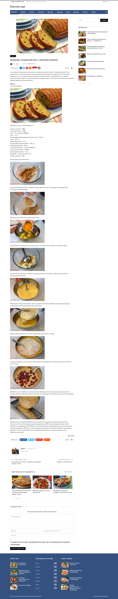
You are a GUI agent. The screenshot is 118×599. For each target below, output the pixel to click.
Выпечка (41, 12)
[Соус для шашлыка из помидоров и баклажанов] (82, 34)
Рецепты (14, 12)
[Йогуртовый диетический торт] (82, 70)
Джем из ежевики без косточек (96, 54)
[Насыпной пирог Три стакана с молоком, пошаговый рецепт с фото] (21, 482)
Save (35, 67)
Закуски (59, 12)
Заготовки (38, 574)
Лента (40, 1)
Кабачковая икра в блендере (95, 61)
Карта (44, 1)
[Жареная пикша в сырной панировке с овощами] (14, 572)
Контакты (34, 1)
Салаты (85, 12)
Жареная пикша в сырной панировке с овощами (25, 572)
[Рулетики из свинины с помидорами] (65, 580)
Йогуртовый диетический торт (96, 68)
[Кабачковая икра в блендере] (82, 63)
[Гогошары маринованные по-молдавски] (14, 580)
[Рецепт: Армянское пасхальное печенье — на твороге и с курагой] (82, 41)
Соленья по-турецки (25, 585)
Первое (23, 12)
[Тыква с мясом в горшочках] (65, 565)
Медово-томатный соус (65, 462)
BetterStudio (105, 596)
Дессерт (50, 12)
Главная (28, 1)
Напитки (76, 12)
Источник (71, 436)
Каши (68, 12)
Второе (31, 12)
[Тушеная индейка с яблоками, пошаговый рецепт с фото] (82, 48)
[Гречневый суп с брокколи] (82, 78)
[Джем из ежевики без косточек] (82, 56)
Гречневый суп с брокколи (95, 76)
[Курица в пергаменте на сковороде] (65, 572)
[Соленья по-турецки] (14, 587)
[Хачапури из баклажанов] (14, 565)
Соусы (93, 12)
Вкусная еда (17, 6)
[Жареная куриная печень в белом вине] (42, 482)
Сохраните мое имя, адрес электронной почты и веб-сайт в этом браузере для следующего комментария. (40, 543)
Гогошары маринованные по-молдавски (24, 579)
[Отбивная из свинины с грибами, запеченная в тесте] (62, 482)
